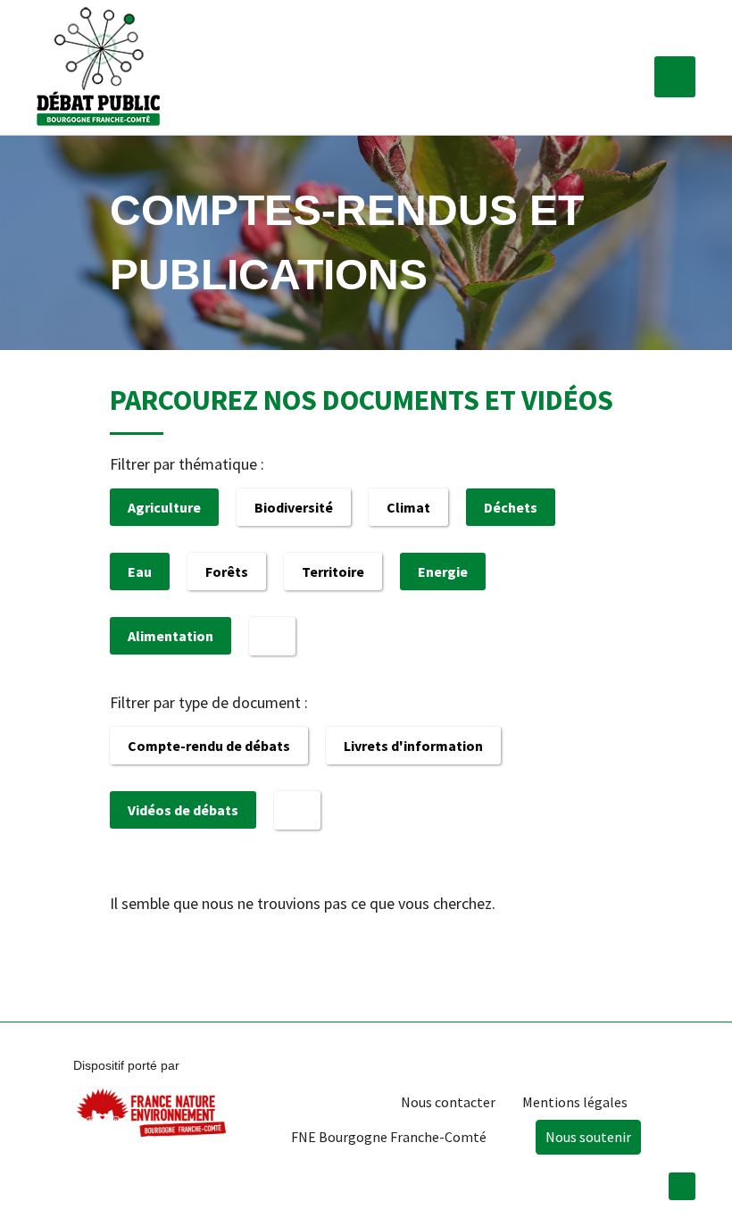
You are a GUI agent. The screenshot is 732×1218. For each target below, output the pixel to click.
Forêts (226, 571)
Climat (408, 507)
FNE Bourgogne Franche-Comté (389, 1137)
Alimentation (170, 636)
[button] (674, 76)
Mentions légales (575, 1102)
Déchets (510, 507)
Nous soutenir (588, 1137)
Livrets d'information (413, 746)
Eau (140, 571)
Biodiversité (293, 507)
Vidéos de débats (183, 810)
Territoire (333, 571)
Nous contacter (448, 1102)
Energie (443, 571)
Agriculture (164, 507)
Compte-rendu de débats (209, 746)
